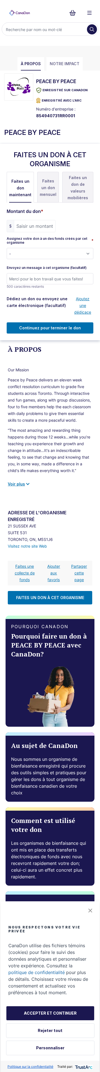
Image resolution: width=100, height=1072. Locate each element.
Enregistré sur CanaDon (65, 90)
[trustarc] (83, 1066)
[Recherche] (92, 29)
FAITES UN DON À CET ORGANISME (50, 597)
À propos (31, 63)
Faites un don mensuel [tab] (48, 188)
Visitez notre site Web (27, 546)
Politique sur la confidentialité (30, 1066)
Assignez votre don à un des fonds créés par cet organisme (50, 241)
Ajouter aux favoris (53, 573)
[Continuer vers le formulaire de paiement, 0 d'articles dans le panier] (74, 13)
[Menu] (89, 13)
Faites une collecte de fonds (25, 573)
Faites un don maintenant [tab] (20, 188)
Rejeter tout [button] (50, 1030)
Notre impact (64, 63)
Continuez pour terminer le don (50, 327)
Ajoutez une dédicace (82, 305)
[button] (90, 910)
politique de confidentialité (36, 972)
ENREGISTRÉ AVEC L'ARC (62, 100)
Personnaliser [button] (50, 1047)
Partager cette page (79, 573)
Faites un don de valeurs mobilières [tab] (78, 187)
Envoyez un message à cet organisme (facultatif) (47, 268)
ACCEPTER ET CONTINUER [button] (50, 1013)
